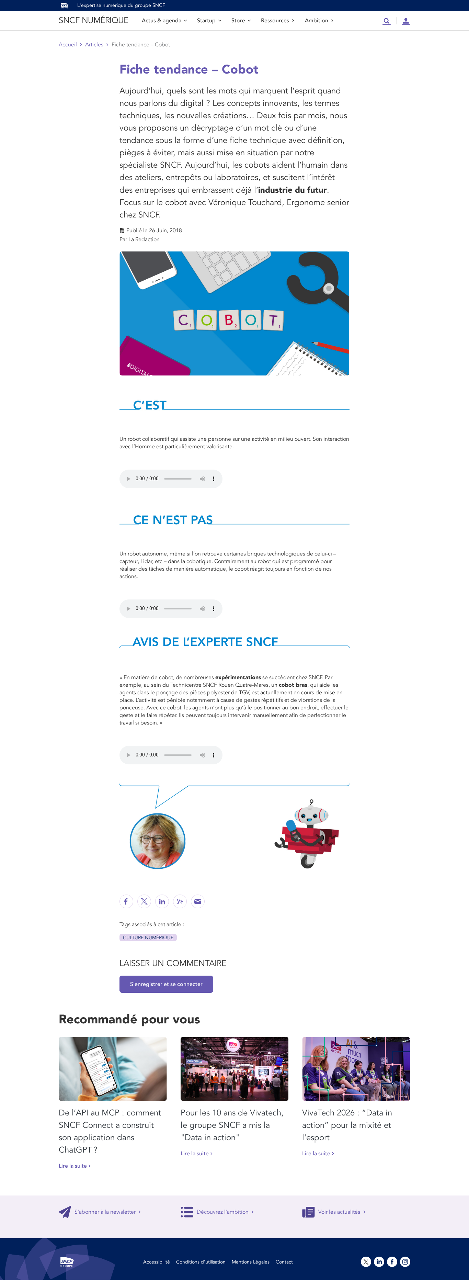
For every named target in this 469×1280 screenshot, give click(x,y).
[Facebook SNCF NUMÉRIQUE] (126, 901)
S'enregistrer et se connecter (166, 984)
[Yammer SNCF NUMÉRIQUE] (180, 901)
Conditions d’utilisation (201, 1262)
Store (238, 20)
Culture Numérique (148, 938)
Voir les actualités (339, 1212)
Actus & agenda (161, 20)
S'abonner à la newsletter (105, 1212)
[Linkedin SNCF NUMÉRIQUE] (162, 901)
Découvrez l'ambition (223, 1212)
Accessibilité (156, 1262)
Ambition (316, 20)
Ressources (275, 20)
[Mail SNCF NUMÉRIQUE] (198, 901)
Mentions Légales (251, 1262)
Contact (284, 1262)
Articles (94, 44)
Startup (206, 20)
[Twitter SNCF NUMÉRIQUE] (144, 901)
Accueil (68, 44)
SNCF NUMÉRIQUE (93, 20)
